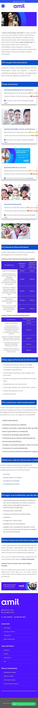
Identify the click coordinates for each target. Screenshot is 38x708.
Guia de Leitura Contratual (12, 477)
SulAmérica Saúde (10, 672)
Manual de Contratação (11, 481)
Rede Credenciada (28, 559)
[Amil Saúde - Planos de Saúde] (19, 6)
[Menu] (3, 6)
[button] (23, 704)
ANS (30, 365)
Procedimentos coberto (11, 484)
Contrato (6, 474)
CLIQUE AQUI (29, 178)
